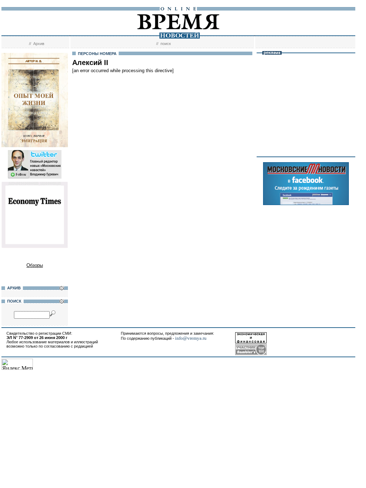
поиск (165, 43)
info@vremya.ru (191, 338)
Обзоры (34, 265)
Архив (38, 43)
